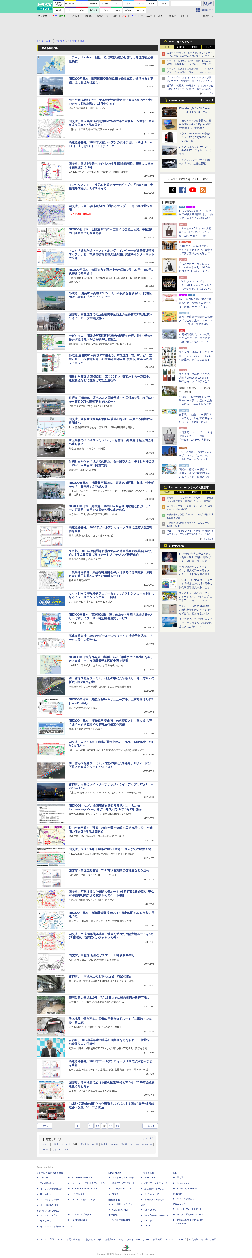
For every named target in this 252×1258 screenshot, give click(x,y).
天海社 (180, 1177)
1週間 (195, 47)
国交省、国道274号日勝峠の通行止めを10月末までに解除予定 (110, 849)
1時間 (167, 47)
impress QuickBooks (187, 1188)
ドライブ (66, 1144)
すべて (46, 1144)
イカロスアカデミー (154, 1199)
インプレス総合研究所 (51, 1188)
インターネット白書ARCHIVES (56, 1226)
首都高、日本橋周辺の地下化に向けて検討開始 (100, 976)
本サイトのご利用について (49, 1239)
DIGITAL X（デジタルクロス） (87, 1199)
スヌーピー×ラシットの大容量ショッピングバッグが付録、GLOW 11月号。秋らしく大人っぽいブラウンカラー (190, 55)
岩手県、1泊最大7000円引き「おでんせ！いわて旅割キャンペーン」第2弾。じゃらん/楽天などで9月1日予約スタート (190, 88)
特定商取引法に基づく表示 (202, 1239)
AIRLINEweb (150, 1177)
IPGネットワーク (181, 1204)
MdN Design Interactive (156, 1215)
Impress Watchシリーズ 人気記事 (189, 487)
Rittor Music (114, 1173)
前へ (43, 1126)
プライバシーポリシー (138, 1239)
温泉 (115, 16)
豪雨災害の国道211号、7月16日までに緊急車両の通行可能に (109, 997)
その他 (95, 1144)
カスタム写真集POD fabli (190, 1214)
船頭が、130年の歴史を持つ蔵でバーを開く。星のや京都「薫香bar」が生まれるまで (195, 400)
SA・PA (114, 1144)
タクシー (135, 1144)
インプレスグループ (176, 1239)
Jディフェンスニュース (156, 1183)
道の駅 (124, 1144)
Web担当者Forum (49, 1183)
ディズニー (146, 16)
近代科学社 (114, 1215)
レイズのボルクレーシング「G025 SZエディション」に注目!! (196, 150)
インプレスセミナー (82, 1194)
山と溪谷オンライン (122, 1204)
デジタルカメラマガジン (52, 1215)
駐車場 (104, 1144)
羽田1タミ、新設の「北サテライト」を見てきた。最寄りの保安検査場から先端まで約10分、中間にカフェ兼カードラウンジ (196, 253)
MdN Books (150, 1210)
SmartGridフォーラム (82, 1177)
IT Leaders (45, 1194)
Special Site (176, 100)
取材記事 (75, 16)
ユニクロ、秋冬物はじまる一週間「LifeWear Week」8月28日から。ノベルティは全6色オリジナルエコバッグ (190, 64)
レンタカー (147, 1144)
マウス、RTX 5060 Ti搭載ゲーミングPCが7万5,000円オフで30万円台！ (195, 137)
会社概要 (157, 1239)
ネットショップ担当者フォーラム (88, 1183)
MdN (143, 1205)
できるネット (46, 1221)
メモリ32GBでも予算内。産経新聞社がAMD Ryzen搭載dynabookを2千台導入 (195, 124)
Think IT (44, 1177)
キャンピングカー (60, 1149)
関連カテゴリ (53, 1139)
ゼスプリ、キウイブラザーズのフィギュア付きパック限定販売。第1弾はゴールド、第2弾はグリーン (190, 501)
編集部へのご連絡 (114, 1239)
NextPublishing (79, 1220)
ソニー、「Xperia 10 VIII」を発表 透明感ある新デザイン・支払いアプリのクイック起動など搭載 (190, 534)
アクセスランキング (180, 42)
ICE (175, 1173)
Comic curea (183, 1183)
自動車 (55, 1144)
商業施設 (171, 16)
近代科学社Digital (121, 1220)
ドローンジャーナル (50, 1199)
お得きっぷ (102, 16)
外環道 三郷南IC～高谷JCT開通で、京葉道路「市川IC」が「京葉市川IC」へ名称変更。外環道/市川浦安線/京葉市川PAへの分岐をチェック (111, 359)
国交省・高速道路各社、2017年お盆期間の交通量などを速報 (109, 870)
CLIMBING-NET (120, 1210)
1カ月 (208, 47)
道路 (75, 1144)
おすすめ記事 (176, 545)
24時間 (180, 47)
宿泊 (183, 16)
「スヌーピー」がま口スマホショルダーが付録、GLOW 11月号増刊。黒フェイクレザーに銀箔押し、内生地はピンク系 (190, 80)
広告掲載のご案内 (92, 1239)
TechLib (148, 1225)
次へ (151, 1126)
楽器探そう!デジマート (123, 1183)
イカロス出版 (147, 1173)
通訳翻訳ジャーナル (154, 1188)
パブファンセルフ (185, 1198)
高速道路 (85, 1144)
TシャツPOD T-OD (122, 1188)
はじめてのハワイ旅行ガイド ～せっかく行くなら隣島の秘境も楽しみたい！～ (195, 623)
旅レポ (88, 16)
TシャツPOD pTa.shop (189, 1209)
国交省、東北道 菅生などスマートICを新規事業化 (101, 955)
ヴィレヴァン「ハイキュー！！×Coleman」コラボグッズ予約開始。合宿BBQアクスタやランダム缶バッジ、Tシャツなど (196, 289)
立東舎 (115, 1194)
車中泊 (46, 1149)
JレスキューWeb (152, 1194)
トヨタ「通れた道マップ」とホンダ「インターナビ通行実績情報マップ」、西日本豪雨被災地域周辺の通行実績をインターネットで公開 (111, 254)
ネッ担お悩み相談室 (50, 1205)
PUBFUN (177, 1194)
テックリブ (146, 1221)
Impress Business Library (84, 1188)
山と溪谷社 (114, 1199)
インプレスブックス (82, 1214)
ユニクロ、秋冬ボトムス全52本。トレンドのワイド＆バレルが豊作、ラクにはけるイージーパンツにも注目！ (190, 72)
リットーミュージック (123, 1177)
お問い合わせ (73, 1239)
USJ (160, 16)
